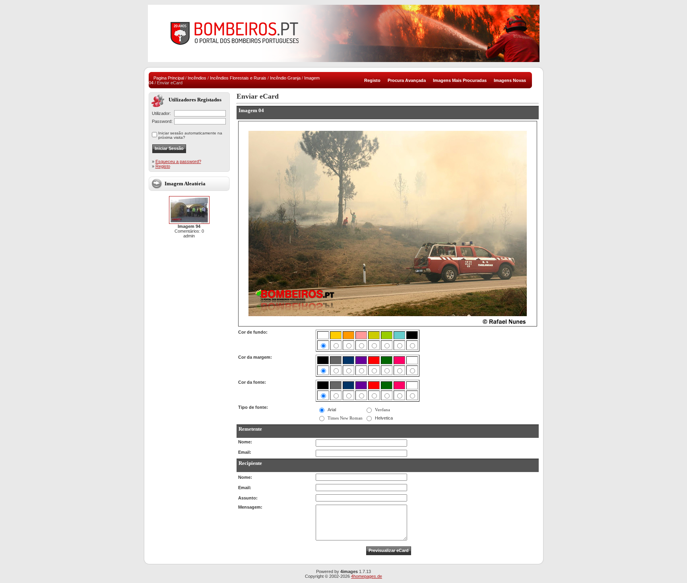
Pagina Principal (168, 78)
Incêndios (197, 78)
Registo (162, 166)
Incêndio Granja (285, 78)
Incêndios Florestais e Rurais (238, 78)
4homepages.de (366, 576)
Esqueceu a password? (178, 161)
